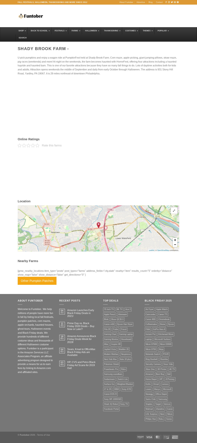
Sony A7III (126, 389)
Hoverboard (126, 339)
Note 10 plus (125, 359)
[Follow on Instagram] (169, 2)
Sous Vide (168, 364)
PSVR (166, 354)
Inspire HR (116, 344)
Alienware (122, 314)
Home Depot (151, 379)
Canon (170, 409)
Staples (149, 404)
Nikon (169, 414)
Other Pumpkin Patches (37, 280)
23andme (160, 409)
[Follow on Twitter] (172, 2)
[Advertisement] (123, 15)
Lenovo (165, 384)
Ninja (161, 349)
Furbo (115, 329)
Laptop (149, 339)
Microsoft (167, 389)
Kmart (156, 384)
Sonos (169, 419)
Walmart (149, 409)
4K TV (172, 369)
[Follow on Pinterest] (178, 2)
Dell (169, 374)
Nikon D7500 (151, 344)
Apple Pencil (109, 314)
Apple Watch (162, 309)
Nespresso (126, 354)
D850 (116, 389)
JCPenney (170, 379)
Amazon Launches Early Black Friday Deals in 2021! (80, 313)
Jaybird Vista (110, 349)
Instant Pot (150, 334)
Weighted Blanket (125, 384)
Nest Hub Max (110, 359)
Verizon (167, 404)
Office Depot (161, 394)
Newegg (149, 394)
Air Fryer (149, 309)
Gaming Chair (110, 334)
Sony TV (124, 404)
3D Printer (161, 369)
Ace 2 (128, 309)
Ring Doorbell (151, 359)
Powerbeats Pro (111, 369)
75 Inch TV (109, 309)
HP (161, 379)
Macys (157, 389)
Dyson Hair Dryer (124, 324)
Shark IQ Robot (111, 404)
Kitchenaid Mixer (165, 334)
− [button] (175, 245)
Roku (123, 369)
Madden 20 (124, 349)
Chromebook (164, 319)
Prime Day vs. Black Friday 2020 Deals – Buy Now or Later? (80, 326)
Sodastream (109, 379)
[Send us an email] (175, 2)
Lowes (148, 389)
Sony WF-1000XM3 (112, 399)
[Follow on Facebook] (166, 2)
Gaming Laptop (126, 334)
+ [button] (175, 240)
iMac (106, 344)
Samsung (162, 399)
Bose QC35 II (117, 319)
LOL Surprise (151, 414)
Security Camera (153, 364)
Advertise (141, 2)
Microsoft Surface (162, 339)
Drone (162, 324)
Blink (106, 319)
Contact (159, 2)
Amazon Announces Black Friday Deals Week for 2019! (81, 339)
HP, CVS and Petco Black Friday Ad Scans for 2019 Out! (81, 365)
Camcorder (150, 314)
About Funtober (126, 2)
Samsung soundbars (113, 374)
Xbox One (150, 369)
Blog (151, 2)
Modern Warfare (111, 354)
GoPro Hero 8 (159, 329)
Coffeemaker (151, 324)
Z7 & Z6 (107, 389)
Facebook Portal (111, 409)
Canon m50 (109, 324)
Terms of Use (43, 435)
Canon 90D (150, 319)
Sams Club (150, 399)
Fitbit (148, 329)
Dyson (171, 324)
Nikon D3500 (165, 344)
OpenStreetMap (163, 250)
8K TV (120, 309)
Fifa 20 (107, 329)
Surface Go (109, 384)
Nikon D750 (151, 349)
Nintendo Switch (153, 354)
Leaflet (151, 250)
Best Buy (160, 374)
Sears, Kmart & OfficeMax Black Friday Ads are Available (81, 352)
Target (158, 404)
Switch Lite (123, 379)
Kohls (148, 384)
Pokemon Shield (111, 364)
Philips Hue (151, 419)
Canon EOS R (110, 394)
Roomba (164, 359)
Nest (162, 414)
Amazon (149, 374)
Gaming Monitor (111, 339)
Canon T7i (162, 314)
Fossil (124, 329)
